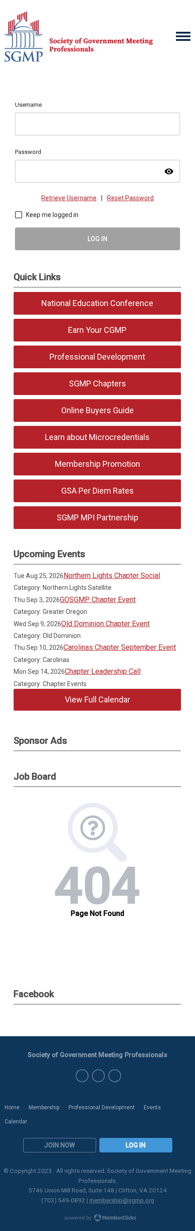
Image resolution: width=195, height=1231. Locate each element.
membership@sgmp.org (121, 1200)
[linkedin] (114, 1075)
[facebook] (82, 1075)
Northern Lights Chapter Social (111, 575)
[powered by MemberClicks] (97, 1219)
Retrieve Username (69, 198)
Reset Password (130, 198)
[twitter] (98, 1075)
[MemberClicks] (79, 36)
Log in (136, 1145)
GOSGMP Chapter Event (98, 599)
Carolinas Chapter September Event (119, 647)
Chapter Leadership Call (103, 671)
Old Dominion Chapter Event (105, 623)
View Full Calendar (97, 699)
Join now (59, 1145)
